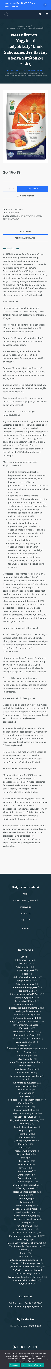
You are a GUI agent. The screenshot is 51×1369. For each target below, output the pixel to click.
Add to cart (32, 188)
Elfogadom (14, 1365)
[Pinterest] (35, 1347)
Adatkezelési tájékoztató (25, 900)
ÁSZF (25, 894)
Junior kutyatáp (14, 28)
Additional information (25, 238)
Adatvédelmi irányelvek (32, 1365)
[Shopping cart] (40, 14)
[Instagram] (22, 1347)
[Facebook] (15, 1347)
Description (25, 231)
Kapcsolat (25, 919)
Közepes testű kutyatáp (33, 28)
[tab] (25, 231)
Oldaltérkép (25, 913)
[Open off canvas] (47, 14)
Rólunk (25, 928)
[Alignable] (29, 1347)
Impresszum (26, 907)
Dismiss (45, 5)
